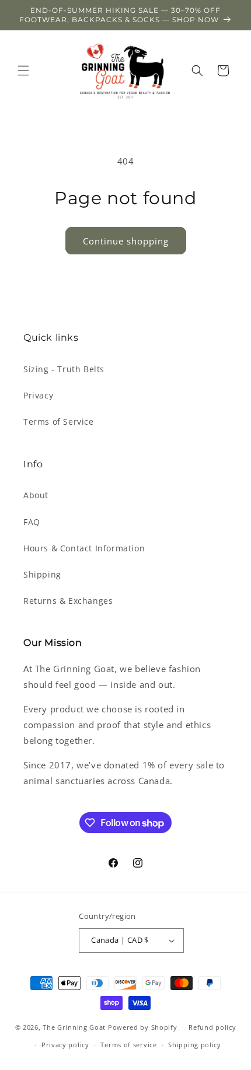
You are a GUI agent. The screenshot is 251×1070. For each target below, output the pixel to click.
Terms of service (128, 1044)
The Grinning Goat (74, 1026)
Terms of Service (58, 421)
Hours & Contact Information (84, 548)
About (35, 495)
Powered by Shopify (142, 1026)
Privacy (38, 395)
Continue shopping (126, 241)
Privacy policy (65, 1044)
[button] (23, 70)
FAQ (31, 521)
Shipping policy (194, 1044)
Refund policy (212, 1027)
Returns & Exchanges (68, 600)
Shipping (42, 574)
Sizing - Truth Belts (63, 369)
